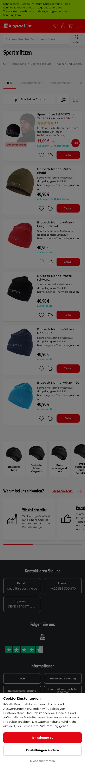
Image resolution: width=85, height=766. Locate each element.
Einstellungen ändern (42, 750)
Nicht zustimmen (42, 760)
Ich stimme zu (42, 737)
